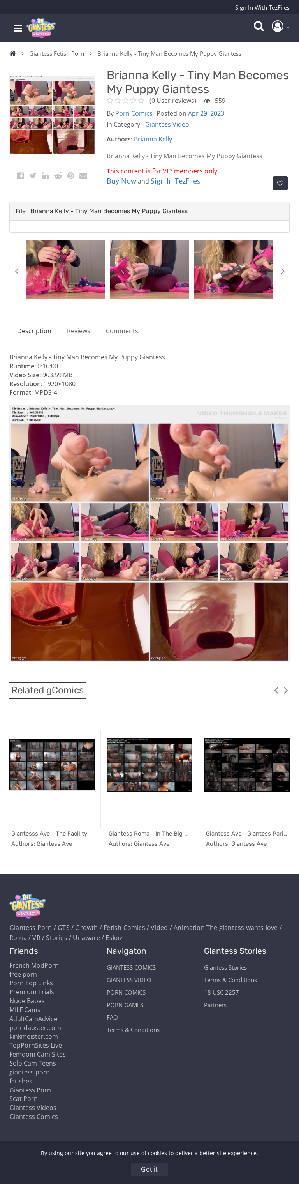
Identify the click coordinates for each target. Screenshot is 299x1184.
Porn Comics (134, 113)
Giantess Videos (32, 1107)
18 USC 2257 (221, 992)
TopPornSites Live (35, 1045)
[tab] (149, 211)
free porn (23, 974)
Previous (16, 270)
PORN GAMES (125, 1005)
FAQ (112, 1017)
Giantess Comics (33, 1116)
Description (34, 331)
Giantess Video (167, 124)
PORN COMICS (126, 992)
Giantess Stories (225, 967)
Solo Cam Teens (32, 1063)
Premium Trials (31, 992)
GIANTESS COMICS (131, 967)
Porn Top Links (31, 983)
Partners (215, 1005)
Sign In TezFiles (176, 181)
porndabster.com (35, 1027)
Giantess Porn (30, 1090)
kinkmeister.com (33, 1036)
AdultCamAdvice (33, 1018)
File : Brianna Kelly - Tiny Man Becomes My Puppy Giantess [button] (102, 211)
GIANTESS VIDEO (129, 980)
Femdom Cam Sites (37, 1054)
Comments (122, 331)
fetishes (20, 1081)
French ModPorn (34, 965)
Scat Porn (23, 1098)
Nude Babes (27, 1001)
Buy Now (121, 181)
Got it (149, 1169)
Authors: (119, 139)
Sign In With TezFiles (262, 7)
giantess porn (29, 1072)
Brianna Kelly (153, 139)
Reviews (78, 331)
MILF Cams (24, 1010)
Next (282, 270)
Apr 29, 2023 (206, 113)
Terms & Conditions (133, 1030)
